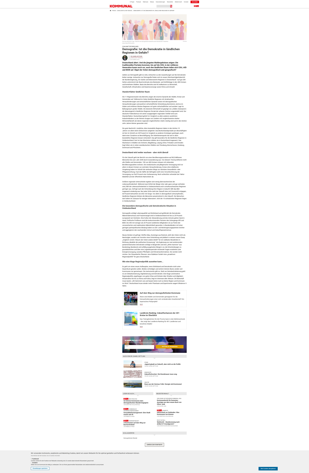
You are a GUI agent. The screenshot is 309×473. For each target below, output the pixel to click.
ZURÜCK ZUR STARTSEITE (154, 444)
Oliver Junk (162, 406)
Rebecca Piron (130, 416)
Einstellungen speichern (40, 468)
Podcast (138, 2)
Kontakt (186, 2)
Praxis (114, 10)
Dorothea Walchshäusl (133, 404)
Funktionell (35, 459)
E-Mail (126, 345)
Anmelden (195, 2)
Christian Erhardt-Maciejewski (168, 425)
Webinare (145, 2)
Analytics (35, 462)
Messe (152, 2)
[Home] (121, 6)
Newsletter (170, 2)
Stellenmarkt (178, 2)
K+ (195, 6)
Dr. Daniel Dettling (136, 56)
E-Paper (132, 2)
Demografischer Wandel (124, 10)
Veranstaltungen (160, 2)
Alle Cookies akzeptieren (268, 468)
